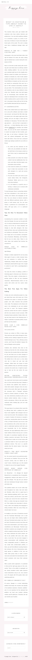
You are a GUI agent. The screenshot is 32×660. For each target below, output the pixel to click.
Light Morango (21, 656)
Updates (11, 602)
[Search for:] (16, 647)
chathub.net (12, 127)
